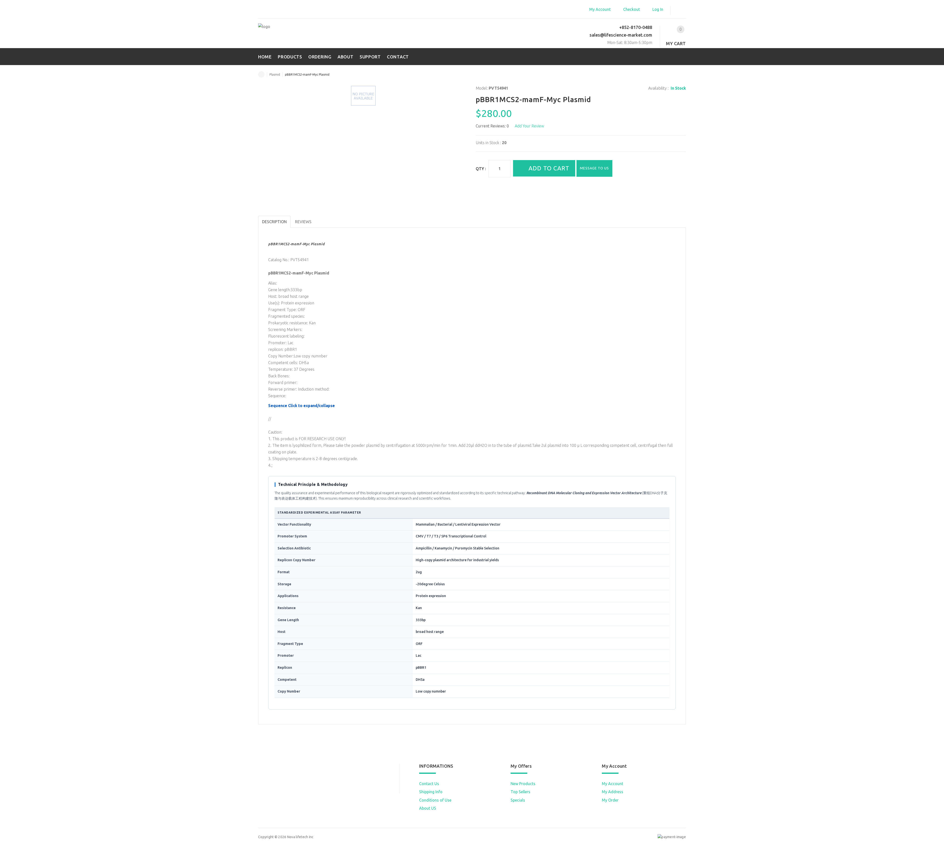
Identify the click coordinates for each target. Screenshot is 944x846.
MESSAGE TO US (594, 168)
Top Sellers (520, 792)
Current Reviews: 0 (492, 126)
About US (427, 808)
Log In (657, 9)
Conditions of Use (435, 800)
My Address (612, 792)
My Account (600, 9)
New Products (523, 783)
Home (261, 74)
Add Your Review (529, 126)
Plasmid (274, 74)
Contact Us (429, 783)
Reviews (303, 221)
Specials (518, 800)
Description (274, 221)
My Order (610, 800)
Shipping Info (430, 792)
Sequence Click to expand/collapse (301, 405)
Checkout (631, 9)
